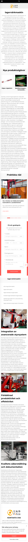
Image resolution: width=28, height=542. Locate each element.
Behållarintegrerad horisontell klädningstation (21, 89)
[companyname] (14, 6)
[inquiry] (26, 265)
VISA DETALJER (7, 80)
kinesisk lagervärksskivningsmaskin (13, 295)
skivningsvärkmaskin (9, 286)
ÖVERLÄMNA (14, 271)
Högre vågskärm (7, 88)
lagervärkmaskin (8, 289)
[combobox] (8, 243)
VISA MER (6, 211)
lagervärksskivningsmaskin (11, 292)
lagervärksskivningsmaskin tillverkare (13, 303)
